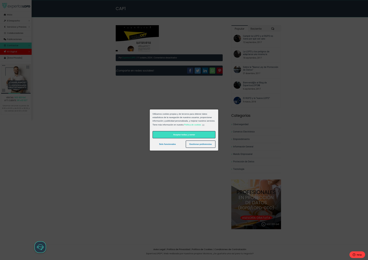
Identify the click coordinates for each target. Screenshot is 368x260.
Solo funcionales (167, 144)
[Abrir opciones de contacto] (40, 247)
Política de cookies (192, 125)
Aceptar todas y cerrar (184, 134)
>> (203, 125)
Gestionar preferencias (200, 144)
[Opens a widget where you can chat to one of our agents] (357, 255)
